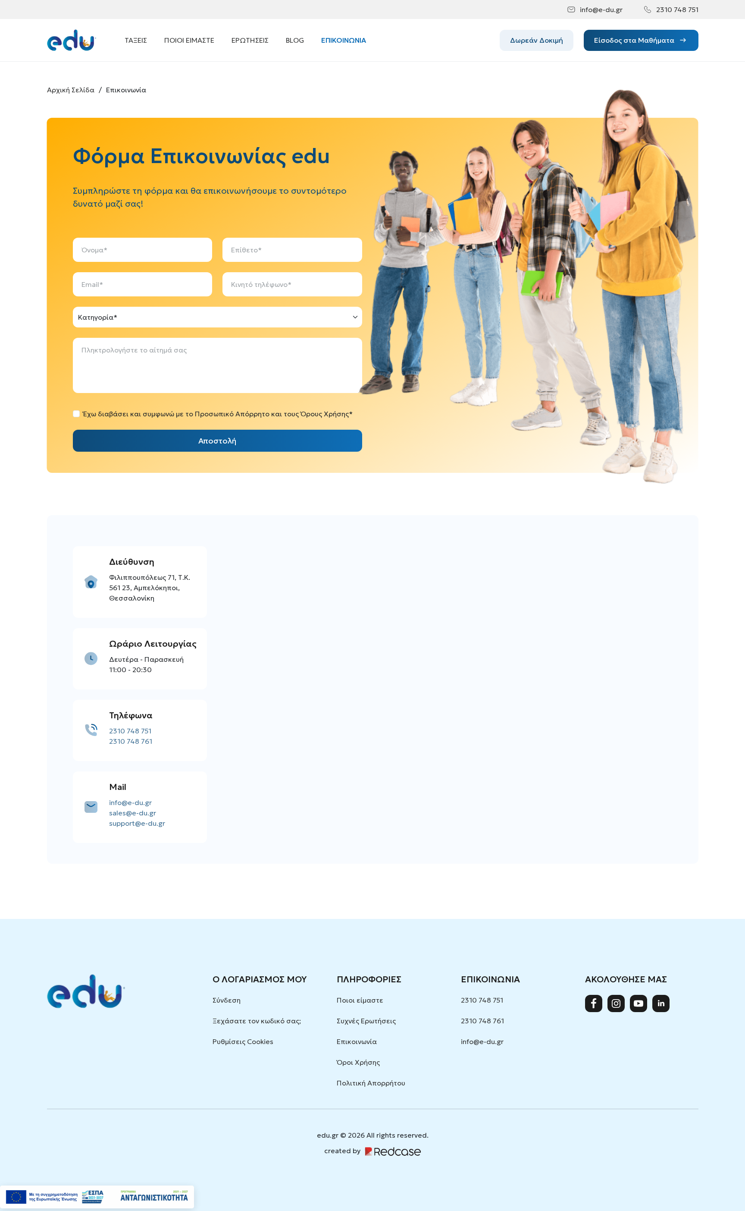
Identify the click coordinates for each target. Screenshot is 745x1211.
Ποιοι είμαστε (360, 1000)
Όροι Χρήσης (358, 1062)
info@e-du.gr (601, 9)
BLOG (295, 40)
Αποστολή (217, 441)
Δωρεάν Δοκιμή (536, 40)
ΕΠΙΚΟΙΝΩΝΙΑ (343, 40)
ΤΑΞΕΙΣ (136, 40)
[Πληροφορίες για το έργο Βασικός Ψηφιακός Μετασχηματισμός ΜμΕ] (97, 1197)
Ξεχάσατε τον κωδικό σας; (257, 1020)
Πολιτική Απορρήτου (371, 1083)
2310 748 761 (130, 741)
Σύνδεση (227, 1000)
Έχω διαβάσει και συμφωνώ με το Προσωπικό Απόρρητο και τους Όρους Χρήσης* (218, 413)
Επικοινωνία (357, 1041)
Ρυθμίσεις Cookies (243, 1041)
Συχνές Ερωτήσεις (366, 1020)
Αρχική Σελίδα (70, 89)
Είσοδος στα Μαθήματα (634, 40)
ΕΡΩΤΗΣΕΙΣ (250, 40)
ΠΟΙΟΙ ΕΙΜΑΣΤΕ (189, 40)
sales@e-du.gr (132, 812)
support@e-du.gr (137, 823)
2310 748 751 (677, 9)
